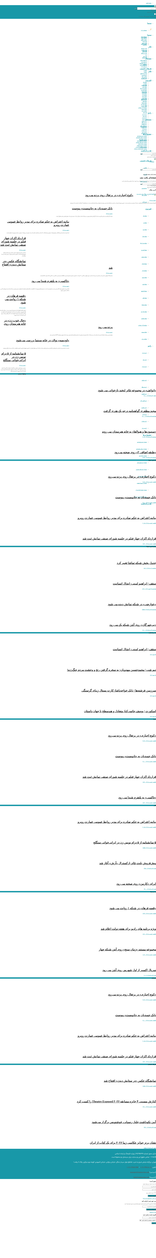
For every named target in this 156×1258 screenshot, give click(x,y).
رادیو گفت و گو (143, 125)
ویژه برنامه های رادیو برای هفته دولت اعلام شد (128, 928)
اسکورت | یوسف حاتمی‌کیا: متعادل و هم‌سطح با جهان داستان (120, 711)
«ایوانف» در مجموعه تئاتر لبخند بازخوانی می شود (127, 390)
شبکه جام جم (144, 311)
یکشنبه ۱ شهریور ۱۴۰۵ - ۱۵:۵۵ (149, 847)
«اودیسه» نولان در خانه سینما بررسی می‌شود (42, 340)
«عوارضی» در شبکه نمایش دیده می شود (132, 604)
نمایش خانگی (144, 40)
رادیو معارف (144, 130)
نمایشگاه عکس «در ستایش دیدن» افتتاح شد (130, 1080)
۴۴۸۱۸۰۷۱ (148, 1167)
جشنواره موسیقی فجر (142, 462)
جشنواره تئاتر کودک (142, 144)
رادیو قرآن (144, 414)
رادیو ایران (144, 353)
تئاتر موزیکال (144, 53)
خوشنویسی (144, 188)
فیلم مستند (144, 57)
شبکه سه (145, 229)
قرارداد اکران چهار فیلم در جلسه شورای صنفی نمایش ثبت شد (13, 241)
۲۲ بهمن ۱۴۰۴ (153, 654)
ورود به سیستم (153, 1212)
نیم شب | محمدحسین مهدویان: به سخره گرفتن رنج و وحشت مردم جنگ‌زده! (111, 669)
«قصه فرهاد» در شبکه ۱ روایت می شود (15, 299)
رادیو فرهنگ (144, 387)
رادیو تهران (144, 366)
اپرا (146, 55)
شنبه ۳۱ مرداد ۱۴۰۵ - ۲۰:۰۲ (150, 975)
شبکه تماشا (144, 304)
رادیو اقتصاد (144, 394)
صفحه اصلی (148, 3)
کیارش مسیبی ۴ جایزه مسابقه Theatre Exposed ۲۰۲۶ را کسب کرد (116, 1101)
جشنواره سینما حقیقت (142, 483)
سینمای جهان (144, 38)
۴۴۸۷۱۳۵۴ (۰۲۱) (133, 1167)
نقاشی (145, 72)
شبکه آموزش (144, 250)
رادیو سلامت (144, 407)
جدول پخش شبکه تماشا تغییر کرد (136, 562)
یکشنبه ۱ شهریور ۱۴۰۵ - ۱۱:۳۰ (149, 954)
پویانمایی (145, 44)
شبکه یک (145, 216)
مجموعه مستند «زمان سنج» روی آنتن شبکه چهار (127, 949)
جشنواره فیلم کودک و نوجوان (140, 148)
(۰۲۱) (142, 1167)
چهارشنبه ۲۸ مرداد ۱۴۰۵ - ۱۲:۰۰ (149, 416)
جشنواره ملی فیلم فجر (142, 442)
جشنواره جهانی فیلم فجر (141, 449)
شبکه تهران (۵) (143, 243)
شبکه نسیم (144, 277)
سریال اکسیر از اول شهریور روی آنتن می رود (129, 970)
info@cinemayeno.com (141, 1177)
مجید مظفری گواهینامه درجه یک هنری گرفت (129, 410)
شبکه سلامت (144, 318)
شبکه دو (145, 222)
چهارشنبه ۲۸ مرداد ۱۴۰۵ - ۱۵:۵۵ (149, 609)
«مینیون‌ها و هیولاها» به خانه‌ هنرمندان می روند (129, 431)
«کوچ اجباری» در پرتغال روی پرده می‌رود (109, 195)
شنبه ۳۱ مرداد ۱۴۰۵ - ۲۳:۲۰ (150, 1127)
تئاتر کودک (144, 51)
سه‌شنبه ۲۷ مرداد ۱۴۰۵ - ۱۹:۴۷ (149, 457)
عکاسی (145, 70)
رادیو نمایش (144, 380)
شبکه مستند (144, 332)
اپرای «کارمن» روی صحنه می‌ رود (136, 883)
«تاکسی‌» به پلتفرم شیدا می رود (50, 281)
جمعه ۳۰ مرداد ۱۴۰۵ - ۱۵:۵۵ (150, 1148)
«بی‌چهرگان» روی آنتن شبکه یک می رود (132, 624)
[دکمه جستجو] (141, 184)
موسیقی (148, 58)
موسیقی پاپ (144, 61)
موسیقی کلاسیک (143, 63)
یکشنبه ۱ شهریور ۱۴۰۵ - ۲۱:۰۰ (149, 502)
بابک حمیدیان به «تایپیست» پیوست (92, 208)
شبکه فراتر (144, 270)
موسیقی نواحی (143, 65)
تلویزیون (148, 209)
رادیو (149, 346)
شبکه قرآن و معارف (142, 325)
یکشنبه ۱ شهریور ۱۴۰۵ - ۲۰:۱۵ (149, 523)
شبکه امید (144, 284)
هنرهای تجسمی (145, 161)
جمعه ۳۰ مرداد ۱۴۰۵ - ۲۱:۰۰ (150, 395)
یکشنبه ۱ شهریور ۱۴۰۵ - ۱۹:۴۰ (149, 543)
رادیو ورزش (144, 428)
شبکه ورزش (144, 339)
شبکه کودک (144, 263)
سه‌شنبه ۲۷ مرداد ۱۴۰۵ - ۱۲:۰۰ (149, 630)
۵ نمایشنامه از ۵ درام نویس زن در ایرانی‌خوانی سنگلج (13, 357)
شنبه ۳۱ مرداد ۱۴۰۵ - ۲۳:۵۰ (150, 868)
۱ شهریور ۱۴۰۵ (152, 200)
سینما (149, 23)
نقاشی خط (144, 195)
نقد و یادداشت (146, 151)
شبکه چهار (144, 236)
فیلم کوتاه (145, 41)
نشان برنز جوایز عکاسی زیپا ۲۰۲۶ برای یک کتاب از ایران (123, 1142)
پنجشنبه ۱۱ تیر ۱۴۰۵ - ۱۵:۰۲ (150, 568)
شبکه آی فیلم (144, 291)
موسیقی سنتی (143, 60)
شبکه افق (145, 298)
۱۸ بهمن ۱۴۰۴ (153, 675)
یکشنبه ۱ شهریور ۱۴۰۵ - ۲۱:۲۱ (149, 481)
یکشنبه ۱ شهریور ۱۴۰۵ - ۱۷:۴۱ (149, 913)
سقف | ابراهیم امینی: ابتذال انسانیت (134, 583)
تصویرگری (144, 202)
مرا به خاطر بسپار (149, 1193)
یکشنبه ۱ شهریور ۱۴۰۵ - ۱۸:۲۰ (149, 802)
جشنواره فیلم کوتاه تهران (141, 490)
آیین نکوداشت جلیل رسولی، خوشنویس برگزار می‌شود (124, 1122)
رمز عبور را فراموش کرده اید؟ (149, 1198)
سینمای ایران (144, 36)
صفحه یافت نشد (146, 174)
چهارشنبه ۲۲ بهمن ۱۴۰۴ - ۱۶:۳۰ (149, 588)
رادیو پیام (145, 359)
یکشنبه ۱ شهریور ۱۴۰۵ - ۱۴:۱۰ (149, 1106)
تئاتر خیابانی (144, 50)
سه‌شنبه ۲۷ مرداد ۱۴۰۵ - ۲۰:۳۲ (149, 436)
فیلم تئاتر (145, 112)
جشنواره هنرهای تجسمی (141, 469)
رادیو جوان (144, 373)
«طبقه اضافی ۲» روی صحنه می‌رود (135, 452)
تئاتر (149, 71)
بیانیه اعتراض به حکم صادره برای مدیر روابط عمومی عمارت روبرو (117, 517)
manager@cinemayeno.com (139, 1172)
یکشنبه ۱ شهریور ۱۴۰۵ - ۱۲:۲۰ (149, 934)
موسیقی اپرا (144, 66)
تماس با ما (149, 11)
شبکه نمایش (144, 257)
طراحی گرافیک (143, 73)
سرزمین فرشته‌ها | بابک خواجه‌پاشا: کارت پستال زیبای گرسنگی (118, 690)
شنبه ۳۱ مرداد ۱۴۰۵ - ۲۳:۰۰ (150, 889)
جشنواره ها (147, 435)
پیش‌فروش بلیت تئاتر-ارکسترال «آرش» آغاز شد (127, 863)
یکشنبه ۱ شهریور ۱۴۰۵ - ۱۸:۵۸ (149, 1086)
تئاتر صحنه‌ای (144, 48)
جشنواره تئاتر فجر (143, 455)
